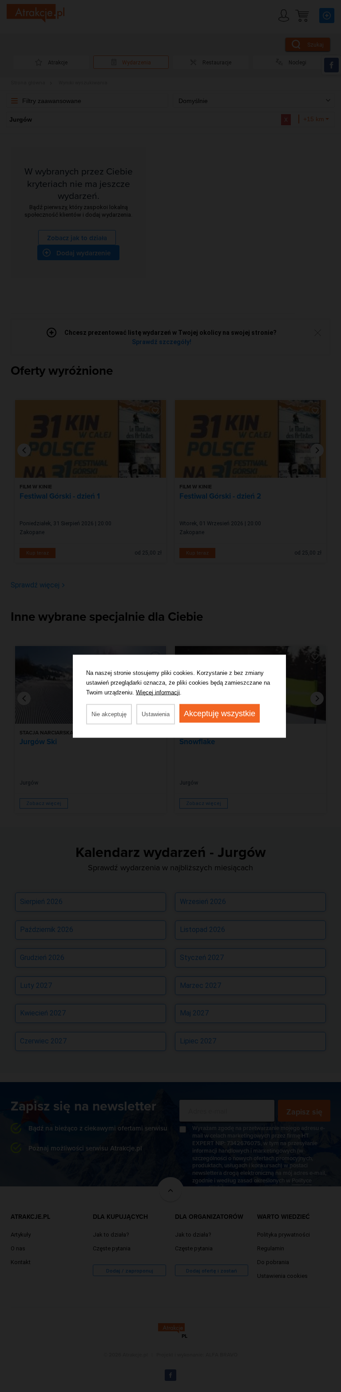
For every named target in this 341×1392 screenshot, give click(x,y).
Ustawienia (156, 713)
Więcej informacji (158, 692)
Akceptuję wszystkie (219, 713)
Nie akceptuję (109, 713)
